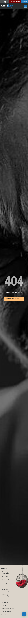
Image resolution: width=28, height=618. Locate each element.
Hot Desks (5, 602)
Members (24, 1)
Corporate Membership (5, 590)
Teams (4, 605)
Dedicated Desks (7, 580)
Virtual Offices (6, 599)
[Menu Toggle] (25, 6)
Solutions (4, 568)
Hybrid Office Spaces (8, 608)
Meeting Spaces (6, 583)
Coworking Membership (5, 572)
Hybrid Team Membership (5, 595)
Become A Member (15, 1)
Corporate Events (7, 611)
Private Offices (6, 577)
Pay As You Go (6, 586)
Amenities (4, 615)
